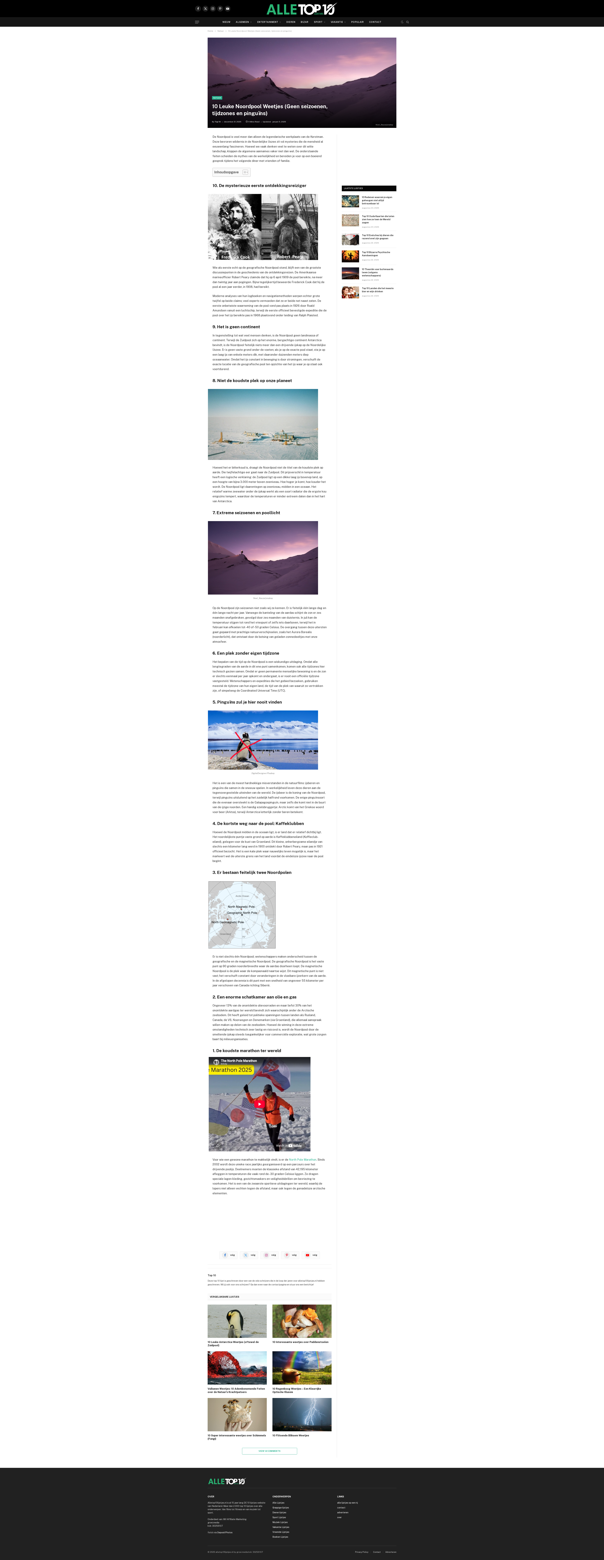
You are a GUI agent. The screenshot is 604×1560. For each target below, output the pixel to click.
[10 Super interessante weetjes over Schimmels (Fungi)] (237, 1414)
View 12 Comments (269, 1451)
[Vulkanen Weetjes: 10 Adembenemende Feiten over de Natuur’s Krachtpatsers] (237, 1368)
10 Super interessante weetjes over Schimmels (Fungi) (237, 1437)
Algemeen (242, 22)
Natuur (217, 98)
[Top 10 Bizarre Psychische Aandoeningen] (350, 256)
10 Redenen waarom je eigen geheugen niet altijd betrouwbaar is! (377, 200)
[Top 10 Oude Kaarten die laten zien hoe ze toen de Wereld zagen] (350, 220)
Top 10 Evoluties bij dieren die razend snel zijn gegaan (377, 237)
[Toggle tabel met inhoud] (243, 172)
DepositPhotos (224, 1532)
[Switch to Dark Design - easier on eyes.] (402, 22)
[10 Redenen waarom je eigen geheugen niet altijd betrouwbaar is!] (350, 201)
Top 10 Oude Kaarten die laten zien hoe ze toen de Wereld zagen (378, 219)
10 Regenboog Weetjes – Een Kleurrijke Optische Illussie (296, 1390)
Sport (318, 22)
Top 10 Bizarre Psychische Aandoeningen (376, 254)
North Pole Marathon (302, 1159)
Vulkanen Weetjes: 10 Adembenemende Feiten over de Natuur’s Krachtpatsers (236, 1390)
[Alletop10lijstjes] (302, 8)
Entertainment (267, 22)
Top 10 (218, 122)
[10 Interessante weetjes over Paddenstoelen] (302, 1321)
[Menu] (197, 22)
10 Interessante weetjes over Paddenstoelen (300, 1342)
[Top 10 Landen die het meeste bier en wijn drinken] (350, 292)
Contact (375, 22)
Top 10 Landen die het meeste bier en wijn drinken (378, 290)
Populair (357, 22)
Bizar (305, 22)
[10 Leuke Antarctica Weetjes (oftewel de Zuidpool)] (237, 1321)
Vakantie (337, 22)
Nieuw (227, 22)
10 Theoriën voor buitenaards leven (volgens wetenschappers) (377, 272)
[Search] (407, 22)
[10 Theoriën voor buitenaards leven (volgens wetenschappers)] (350, 273)
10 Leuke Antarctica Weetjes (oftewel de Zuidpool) (233, 1344)
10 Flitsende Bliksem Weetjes (290, 1435)
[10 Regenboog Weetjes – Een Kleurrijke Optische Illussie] (302, 1368)
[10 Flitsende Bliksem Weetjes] (302, 1414)
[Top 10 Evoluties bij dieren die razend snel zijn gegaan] (350, 239)
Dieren (290, 22)
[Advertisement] (270, 1222)
